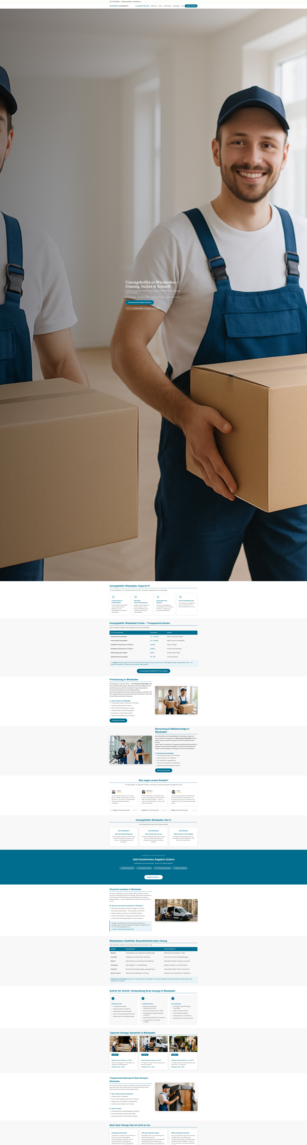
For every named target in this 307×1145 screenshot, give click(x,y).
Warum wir (154, 6)
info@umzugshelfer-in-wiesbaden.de (131, 1)
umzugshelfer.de (119, 6)
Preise (160, 6)
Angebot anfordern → (153, 877)
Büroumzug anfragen (163, 770)
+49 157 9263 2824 (114, 1)
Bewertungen (176, 6)
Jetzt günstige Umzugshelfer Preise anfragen (153, 671)
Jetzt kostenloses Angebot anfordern (139, 302)
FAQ (183, 6)
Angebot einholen (191, 6)
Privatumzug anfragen (118, 720)
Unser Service (167, 6)
